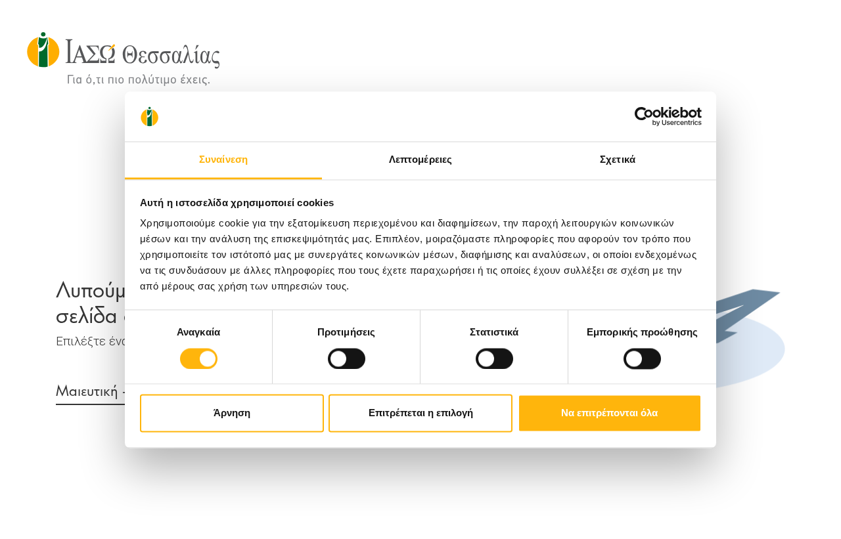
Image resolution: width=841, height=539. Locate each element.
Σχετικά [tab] (617, 159)
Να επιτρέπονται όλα (609, 413)
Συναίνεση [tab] (223, 159)
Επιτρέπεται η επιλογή (421, 413)
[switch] (346, 358)
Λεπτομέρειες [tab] (420, 159)
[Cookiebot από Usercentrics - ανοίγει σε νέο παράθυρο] (644, 116)
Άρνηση (232, 413)
